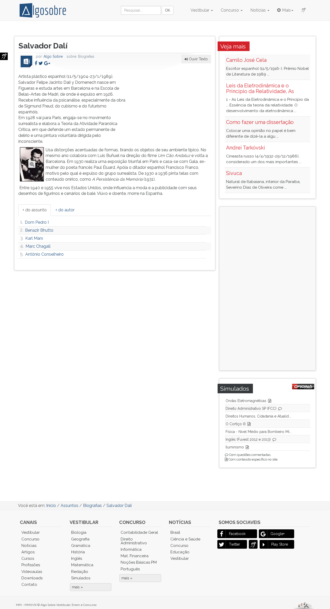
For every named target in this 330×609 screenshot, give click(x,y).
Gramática (80, 545)
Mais (286, 10)
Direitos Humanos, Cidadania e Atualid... (258, 416)
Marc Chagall (38, 246)
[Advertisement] (172, 106)
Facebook (237, 534)
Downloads (32, 578)
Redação (79, 571)
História (78, 552)
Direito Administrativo (134, 541)
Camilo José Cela (246, 60)
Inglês (76, 558)
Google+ (277, 534)
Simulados (80, 578)
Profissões (30, 565)
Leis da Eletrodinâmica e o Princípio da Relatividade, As (260, 88)
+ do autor (65, 209)
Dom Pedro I (37, 222)
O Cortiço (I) (236, 424)
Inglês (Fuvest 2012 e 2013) (248, 439)
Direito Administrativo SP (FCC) (251, 408)
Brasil (175, 532)
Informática (131, 549)
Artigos (28, 552)
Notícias (258, 10)
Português (130, 569)
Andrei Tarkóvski (245, 148)
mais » (77, 587)
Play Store (279, 544)
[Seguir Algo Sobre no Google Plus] (47, 63)
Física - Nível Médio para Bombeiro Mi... (259, 432)
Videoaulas (31, 571)
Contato (29, 584)
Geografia (80, 539)
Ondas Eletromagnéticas (246, 401)
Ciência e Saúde (185, 539)
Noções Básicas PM (139, 562)
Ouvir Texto (198, 59)
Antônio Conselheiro (44, 254)
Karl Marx (34, 238)
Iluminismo (235, 447)
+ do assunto (34, 209)
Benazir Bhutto (39, 230)
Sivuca (234, 173)
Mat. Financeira (134, 556)
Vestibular (200, 10)
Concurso (230, 10)
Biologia (78, 532)
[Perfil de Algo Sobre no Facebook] (36, 63)
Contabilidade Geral (139, 532)
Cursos (27, 558)
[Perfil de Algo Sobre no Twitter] (40, 63)
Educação (179, 552)
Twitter (234, 544)
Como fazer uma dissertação (260, 122)
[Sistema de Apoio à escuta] (4, 56)
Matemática (82, 565)
